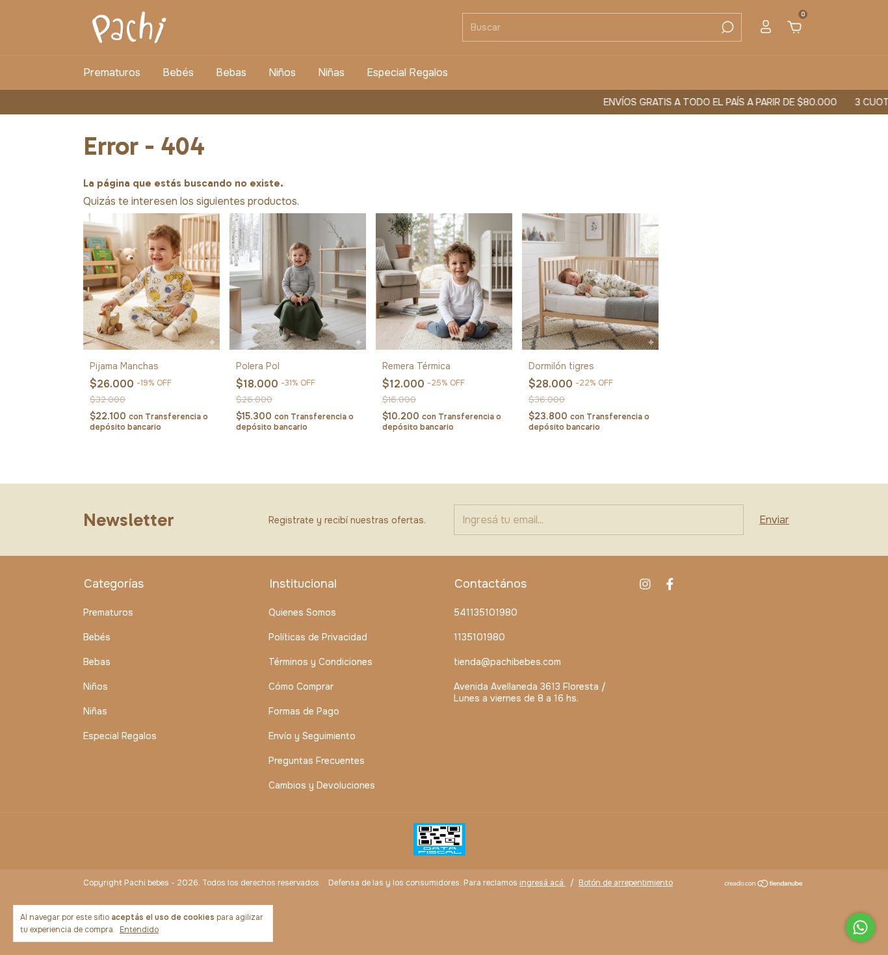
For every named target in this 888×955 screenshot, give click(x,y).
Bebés (178, 72)
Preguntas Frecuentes (316, 760)
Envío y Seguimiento (312, 736)
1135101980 (479, 637)
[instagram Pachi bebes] (645, 584)
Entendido (139, 929)
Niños (282, 72)
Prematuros (111, 72)
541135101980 (485, 612)
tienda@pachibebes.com (507, 662)
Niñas (331, 72)
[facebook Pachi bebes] (670, 584)
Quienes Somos (302, 612)
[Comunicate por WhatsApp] (860, 927)
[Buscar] (726, 27)
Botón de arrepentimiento (626, 883)
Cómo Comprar (300, 686)
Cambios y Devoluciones (321, 785)
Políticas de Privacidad (317, 637)
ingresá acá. (542, 883)
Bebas (231, 72)
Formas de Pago (303, 711)
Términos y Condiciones (320, 662)
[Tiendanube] (764, 884)
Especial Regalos (407, 72)
